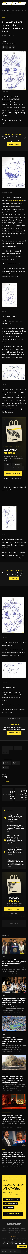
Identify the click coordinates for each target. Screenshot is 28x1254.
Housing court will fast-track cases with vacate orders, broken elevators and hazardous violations (14, 962)
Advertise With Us (14, 732)
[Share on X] (6, 47)
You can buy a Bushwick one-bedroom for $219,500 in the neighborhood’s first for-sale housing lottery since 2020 (12, 1079)
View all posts (5, 781)
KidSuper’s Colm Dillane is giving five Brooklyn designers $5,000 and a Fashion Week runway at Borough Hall (14, 1001)
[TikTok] (8, 1243)
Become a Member (14, 144)
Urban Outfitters (7, 409)
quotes (5, 752)
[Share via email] (10, 47)
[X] (12, 1243)
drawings (17, 748)
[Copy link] (13, 47)
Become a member (13, 473)
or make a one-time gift (15, 478)
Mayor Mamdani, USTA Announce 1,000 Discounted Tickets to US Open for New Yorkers (12, 1040)
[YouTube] (24, 1243)
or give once (14, 913)
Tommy (4, 777)
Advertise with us (13, 1213)
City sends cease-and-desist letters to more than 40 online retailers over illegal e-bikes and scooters (13, 1155)
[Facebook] (20, 1243)
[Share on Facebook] (3, 47)
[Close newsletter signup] (26, 1251)
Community (5, 1073)
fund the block (22, 1246)
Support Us (14, 578)
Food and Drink (6, 1112)
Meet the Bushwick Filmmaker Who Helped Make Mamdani (14, 1239)
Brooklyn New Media (16, 1232)
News (8, 10)
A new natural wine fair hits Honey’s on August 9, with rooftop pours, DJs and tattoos (13, 1117)
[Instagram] (4, 1243)
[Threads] (16, 1243)
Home (3, 10)
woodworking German (15, 201)
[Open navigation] (24, 3)
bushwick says (7, 748)
